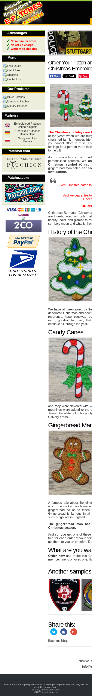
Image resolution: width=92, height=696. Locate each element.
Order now (56, 556)
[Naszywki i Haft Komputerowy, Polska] (7, 141)
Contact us (14, 79)
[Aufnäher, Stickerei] (7, 134)
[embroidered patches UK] (7, 126)
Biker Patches (16, 97)
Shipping (12, 74)
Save (85, 76)
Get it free (13, 70)
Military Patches (17, 106)
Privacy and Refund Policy (46, 689)
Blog (64, 640)
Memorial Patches (18, 101)
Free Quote (14, 65)
